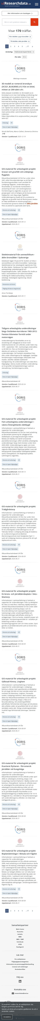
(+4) (3, 134)
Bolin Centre (20, 929)
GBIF (22, 939)
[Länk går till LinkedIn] (20, 981)
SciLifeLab (20, 942)
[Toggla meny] (36, 4)
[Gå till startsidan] (16, 4)
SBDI (17, 939)
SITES (20, 944)
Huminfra (20, 932)
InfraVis (20, 934)
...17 (27, 46)
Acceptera (7, 1017)
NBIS (20, 937)
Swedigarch (20, 947)
